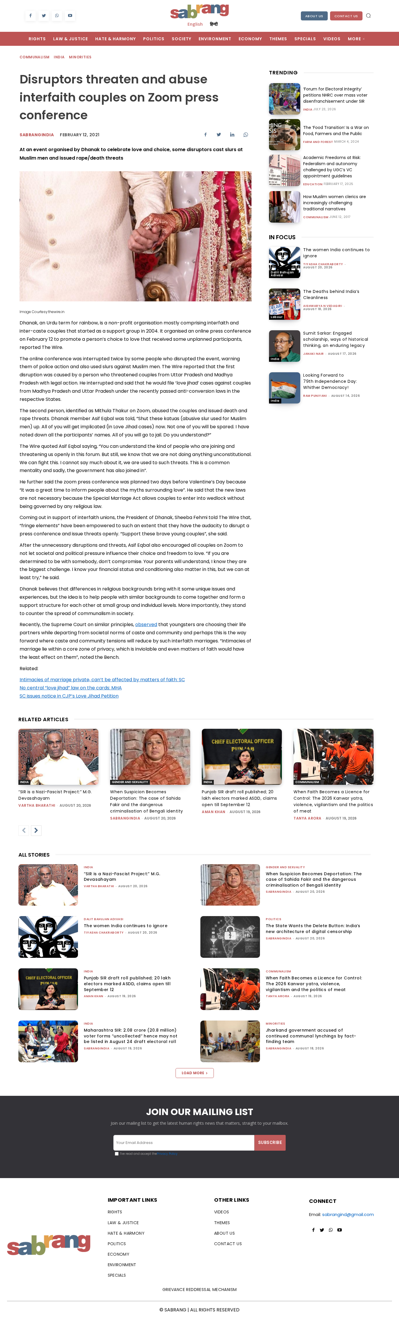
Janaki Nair (313, 354)
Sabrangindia (37, 135)
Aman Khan (213, 811)
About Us (314, 16)
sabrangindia (125, 818)
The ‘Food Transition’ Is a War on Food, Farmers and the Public (336, 131)
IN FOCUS (282, 237)
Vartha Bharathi (36, 805)
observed (146, 624)
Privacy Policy (167, 1154)
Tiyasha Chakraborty (323, 264)
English (195, 24)
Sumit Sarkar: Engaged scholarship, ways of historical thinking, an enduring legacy (335, 339)
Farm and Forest (318, 142)
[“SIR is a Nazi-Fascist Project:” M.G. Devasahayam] (58, 757)
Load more (193, 1072)
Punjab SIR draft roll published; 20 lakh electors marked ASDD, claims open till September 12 (239, 798)
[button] (368, 15)
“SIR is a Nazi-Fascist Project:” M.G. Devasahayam (122, 877)
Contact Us (346, 16)
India (59, 57)
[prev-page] (23, 830)
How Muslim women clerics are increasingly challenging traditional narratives (334, 203)
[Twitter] (44, 16)
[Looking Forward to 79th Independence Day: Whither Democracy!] (284, 387)
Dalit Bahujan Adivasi (282, 273)
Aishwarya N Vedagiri (322, 306)
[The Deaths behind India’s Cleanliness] (284, 304)
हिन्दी (214, 24)
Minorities (80, 57)
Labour (276, 317)
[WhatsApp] (57, 16)
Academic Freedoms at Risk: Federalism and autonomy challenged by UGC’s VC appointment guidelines (332, 167)
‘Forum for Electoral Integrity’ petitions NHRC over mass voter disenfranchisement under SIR (335, 95)
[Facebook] (30, 16)
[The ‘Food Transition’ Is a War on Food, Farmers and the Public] (284, 134)
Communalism (34, 57)
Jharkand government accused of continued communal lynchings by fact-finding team (311, 1035)
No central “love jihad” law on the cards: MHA (71, 687)
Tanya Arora (308, 818)
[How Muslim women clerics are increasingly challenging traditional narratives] (284, 206)
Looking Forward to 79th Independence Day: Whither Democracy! (330, 381)
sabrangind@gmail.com (348, 1214)
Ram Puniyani (315, 396)
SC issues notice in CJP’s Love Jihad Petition (69, 696)
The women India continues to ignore (125, 926)
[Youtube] (70, 16)
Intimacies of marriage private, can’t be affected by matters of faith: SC (102, 679)
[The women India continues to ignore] (284, 262)
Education (313, 184)
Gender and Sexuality (130, 782)
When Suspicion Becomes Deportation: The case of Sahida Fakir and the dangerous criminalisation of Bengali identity (314, 879)
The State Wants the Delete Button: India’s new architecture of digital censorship (313, 928)
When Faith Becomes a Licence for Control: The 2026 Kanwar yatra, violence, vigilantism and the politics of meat (314, 983)
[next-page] (36, 830)
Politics (273, 919)
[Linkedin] (232, 134)
